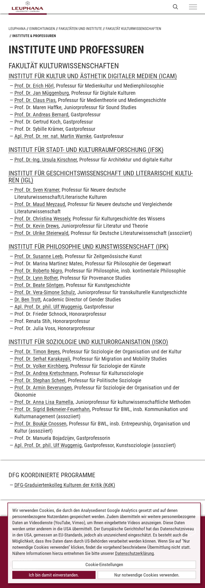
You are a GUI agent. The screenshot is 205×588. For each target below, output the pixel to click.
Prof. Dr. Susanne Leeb (38, 256)
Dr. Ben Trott (27, 299)
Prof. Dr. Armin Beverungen (43, 387)
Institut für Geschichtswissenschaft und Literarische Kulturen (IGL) (101, 176)
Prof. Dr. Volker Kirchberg (41, 366)
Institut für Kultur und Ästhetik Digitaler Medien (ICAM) (93, 76)
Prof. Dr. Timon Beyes (37, 351)
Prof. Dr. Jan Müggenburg (41, 93)
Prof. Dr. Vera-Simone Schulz (44, 292)
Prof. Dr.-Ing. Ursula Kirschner (45, 159)
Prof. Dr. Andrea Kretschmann (45, 373)
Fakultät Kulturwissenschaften (133, 28)
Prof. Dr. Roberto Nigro (38, 270)
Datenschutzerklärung (134, 553)
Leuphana (17, 28)
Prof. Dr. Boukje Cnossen (40, 423)
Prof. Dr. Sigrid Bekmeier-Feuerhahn (52, 409)
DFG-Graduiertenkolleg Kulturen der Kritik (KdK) (64, 485)
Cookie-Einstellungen (104, 564)
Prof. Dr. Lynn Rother (36, 278)
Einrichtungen (42, 28)
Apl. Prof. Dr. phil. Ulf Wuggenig (48, 306)
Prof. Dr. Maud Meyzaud (39, 204)
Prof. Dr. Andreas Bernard (41, 114)
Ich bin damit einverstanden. (54, 575)
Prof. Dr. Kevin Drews (36, 226)
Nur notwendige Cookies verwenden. (146, 575)
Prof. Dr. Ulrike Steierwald (41, 233)
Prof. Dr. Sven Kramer (36, 190)
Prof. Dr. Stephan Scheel (39, 380)
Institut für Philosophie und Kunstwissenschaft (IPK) (89, 246)
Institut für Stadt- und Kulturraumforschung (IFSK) (86, 149)
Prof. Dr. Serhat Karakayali (42, 359)
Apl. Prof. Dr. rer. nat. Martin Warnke (52, 136)
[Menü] (193, 7)
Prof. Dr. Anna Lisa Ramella (43, 402)
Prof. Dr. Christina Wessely (42, 218)
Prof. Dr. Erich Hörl (34, 85)
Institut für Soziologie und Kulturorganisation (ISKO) (88, 342)
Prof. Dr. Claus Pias (35, 100)
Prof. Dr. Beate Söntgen (39, 285)
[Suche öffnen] (175, 6)
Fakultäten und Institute (80, 28)
